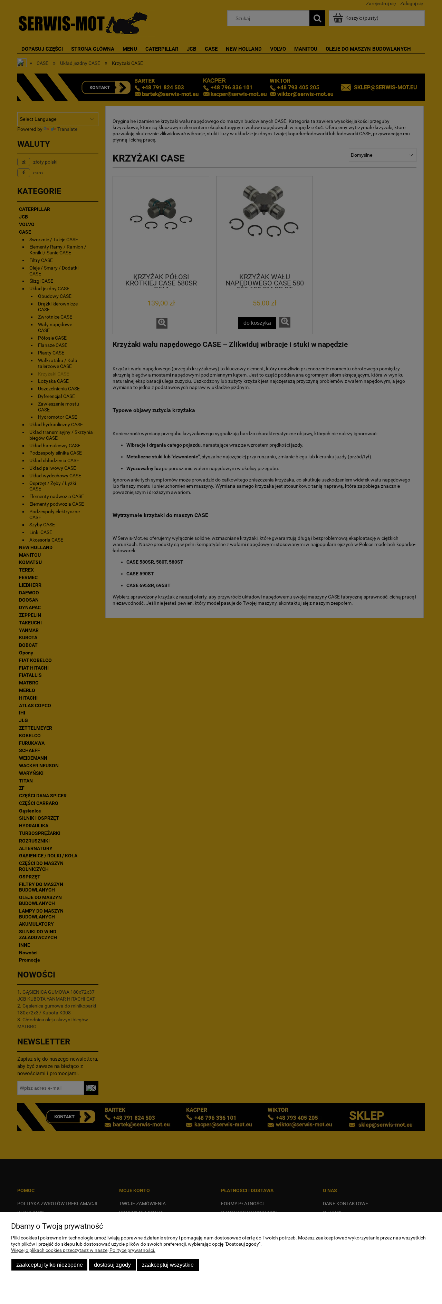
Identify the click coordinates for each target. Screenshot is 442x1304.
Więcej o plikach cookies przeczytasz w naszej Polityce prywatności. (83, 1250)
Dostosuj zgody (112, 1265)
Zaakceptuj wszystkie (168, 1265)
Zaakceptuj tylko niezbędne (49, 1265)
